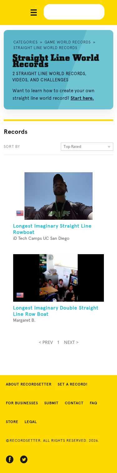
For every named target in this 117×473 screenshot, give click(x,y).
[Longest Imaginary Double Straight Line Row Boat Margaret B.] (58, 278)
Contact (74, 403)
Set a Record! (73, 384)
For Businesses (22, 403)
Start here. (82, 98)
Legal (31, 422)
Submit (51, 403)
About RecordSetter (28, 384)
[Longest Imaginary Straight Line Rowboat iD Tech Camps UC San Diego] (58, 196)
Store (12, 422)
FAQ (93, 403)
